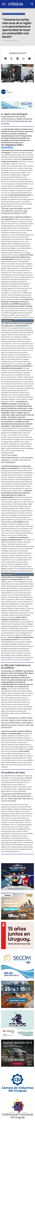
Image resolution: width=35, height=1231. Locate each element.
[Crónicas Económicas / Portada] (15, 4)
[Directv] (17, 876)
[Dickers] (17, 1023)
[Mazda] (17, 1053)
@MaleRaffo (7, 147)
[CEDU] (17, 1108)
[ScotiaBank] (17, 935)
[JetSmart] (17, 906)
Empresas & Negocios (17, 14)
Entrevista (6, 14)
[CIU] (17, 1082)
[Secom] (17, 105)
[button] (5, 59)
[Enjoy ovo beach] (17, 994)
